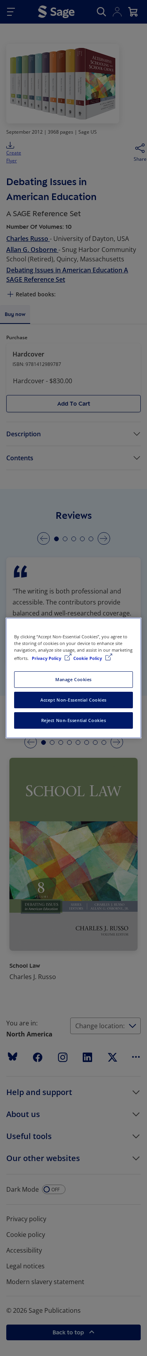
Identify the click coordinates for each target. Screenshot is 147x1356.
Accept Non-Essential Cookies (73, 700)
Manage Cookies (73, 679)
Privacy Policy (47, 658)
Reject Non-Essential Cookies (73, 720)
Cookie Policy (88, 658)
